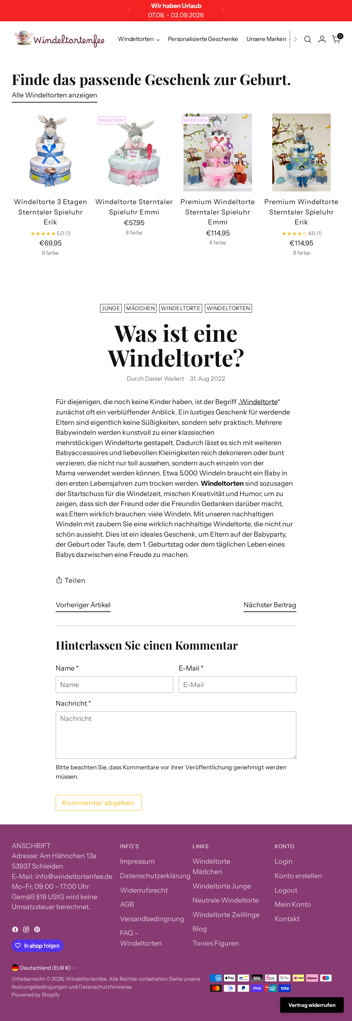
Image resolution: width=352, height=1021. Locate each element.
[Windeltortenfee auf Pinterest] (38, 931)
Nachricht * (73, 703)
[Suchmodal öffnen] (308, 39)
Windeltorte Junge (221, 886)
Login (284, 861)
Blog (199, 929)
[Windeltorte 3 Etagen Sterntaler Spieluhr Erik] (50, 152)
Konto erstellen (298, 876)
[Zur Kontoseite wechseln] (322, 39)
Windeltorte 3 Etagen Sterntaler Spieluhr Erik (50, 212)
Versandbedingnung (152, 919)
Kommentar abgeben (98, 803)
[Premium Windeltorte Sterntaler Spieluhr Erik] (301, 152)
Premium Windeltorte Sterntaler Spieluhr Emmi (217, 212)
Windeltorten (228, 308)
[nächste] (222, 10)
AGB (127, 904)
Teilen (75, 580)
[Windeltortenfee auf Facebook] (16, 931)
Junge (111, 308)
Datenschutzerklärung (155, 876)
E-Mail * (191, 668)
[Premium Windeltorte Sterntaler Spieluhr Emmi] (218, 152)
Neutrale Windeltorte (225, 900)
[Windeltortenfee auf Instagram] (27, 931)
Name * (67, 668)
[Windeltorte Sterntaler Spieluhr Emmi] (134, 152)
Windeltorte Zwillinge (226, 915)
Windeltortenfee (86, 979)
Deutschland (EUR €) (45, 968)
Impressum (137, 861)
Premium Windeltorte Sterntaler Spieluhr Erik (301, 212)
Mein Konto (293, 904)
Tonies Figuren (215, 943)
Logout (286, 890)
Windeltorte (180, 308)
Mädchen (140, 308)
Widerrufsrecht (144, 890)
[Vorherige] (129, 10)
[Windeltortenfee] (60, 39)
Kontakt (287, 919)
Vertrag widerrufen (312, 1005)
